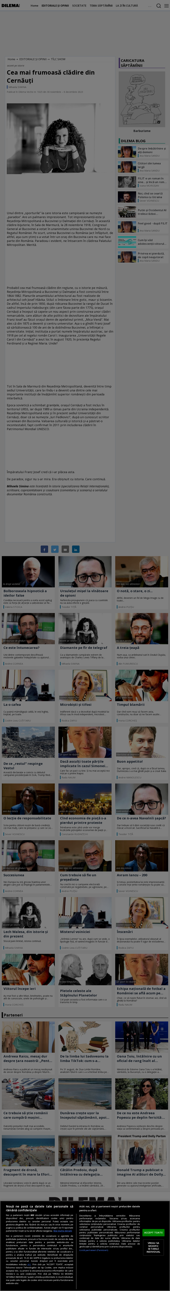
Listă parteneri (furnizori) (93, 1250)
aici (29, 1264)
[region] (85, 1246)
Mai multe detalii (62, 1230)
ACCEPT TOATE (153, 1232)
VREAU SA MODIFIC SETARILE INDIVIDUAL (153, 1247)
